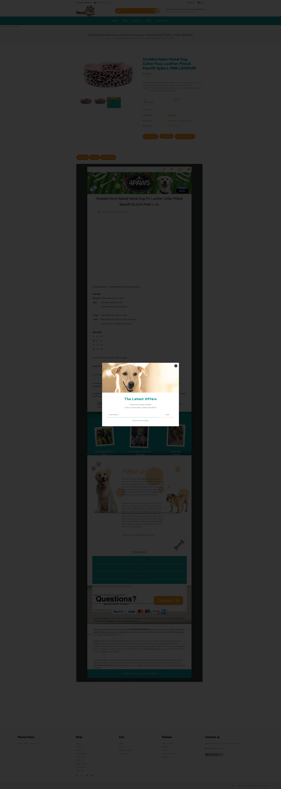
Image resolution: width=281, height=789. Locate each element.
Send (167, 415)
